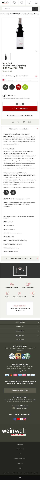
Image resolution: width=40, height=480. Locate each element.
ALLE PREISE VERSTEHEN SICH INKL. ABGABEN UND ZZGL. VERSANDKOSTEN (20, 472)
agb (20, 453)
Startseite (36, 13)
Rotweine (30, 13)
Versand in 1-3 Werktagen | (10, 76)
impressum (20, 444)
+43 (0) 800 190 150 (21, 405)
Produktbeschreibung (19, 129)
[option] (20, 33)
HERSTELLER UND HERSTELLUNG (18, 258)
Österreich (24, 13)
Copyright (20, 463)
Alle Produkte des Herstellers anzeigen (20, 115)
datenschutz (20, 449)
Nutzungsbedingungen (20, 458)
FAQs (20, 468)
